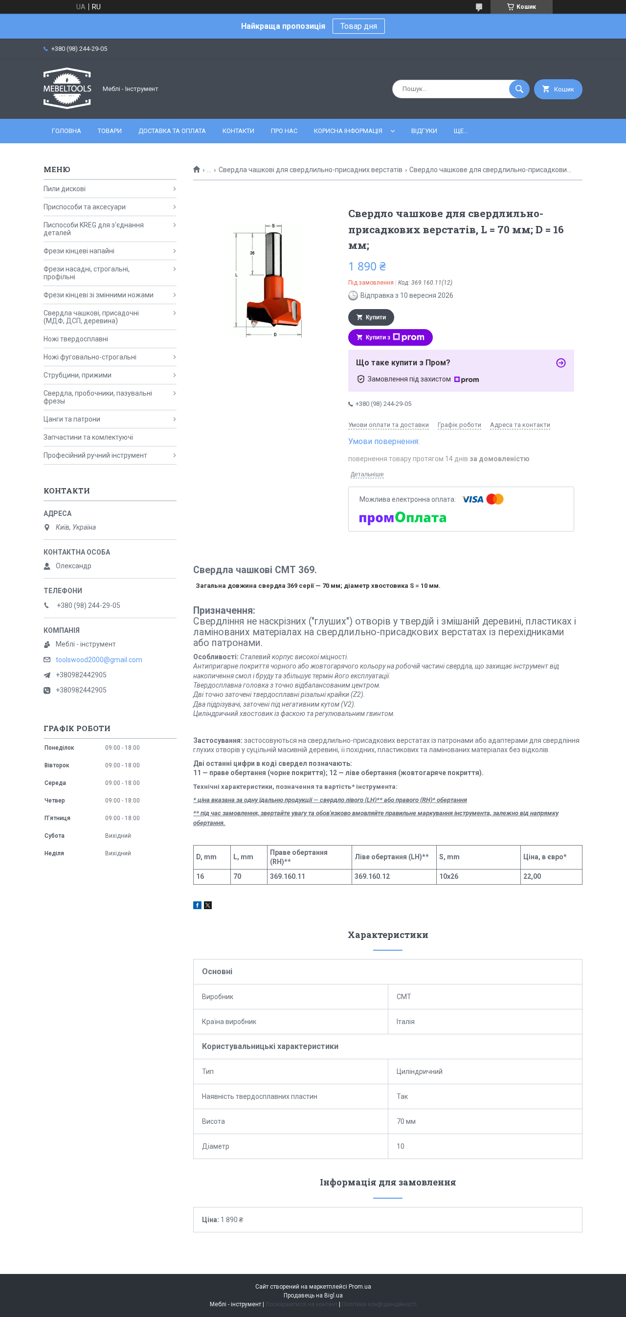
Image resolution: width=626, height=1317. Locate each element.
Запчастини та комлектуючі (88, 437)
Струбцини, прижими (78, 375)
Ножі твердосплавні (76, 339)
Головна (66, 130)
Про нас (284, 130)
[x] (208, 907)
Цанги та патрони (72, 419)
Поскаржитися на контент (301, 1304)
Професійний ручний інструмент (95, 455)
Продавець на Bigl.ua (313, 1295)
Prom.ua (360, 1286)
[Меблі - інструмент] (67, 107)
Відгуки (424, 130)
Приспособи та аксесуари (85, 207)
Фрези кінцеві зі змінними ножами (99, 295)
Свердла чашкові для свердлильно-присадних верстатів (310, 170)
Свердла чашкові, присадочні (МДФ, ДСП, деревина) (91, 317)
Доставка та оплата (172, 130)
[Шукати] (519, 89)
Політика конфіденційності (379, 1304)
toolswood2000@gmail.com (99, 660)
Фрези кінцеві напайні (79, 251)
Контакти (238, 130)
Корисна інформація (348, 130)
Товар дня (358, 26)
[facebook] (197, 907)
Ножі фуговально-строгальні (90, 357)
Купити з (378, 337)
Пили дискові (65, 189)
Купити (376, 317)
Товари (110, 130)
